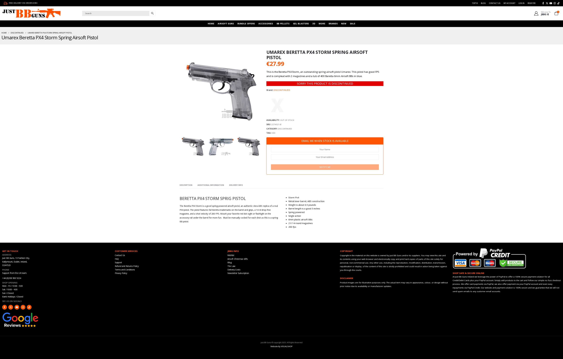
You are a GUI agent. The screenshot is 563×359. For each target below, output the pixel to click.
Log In (521, 3)
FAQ (117, 258)
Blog (483, 3)
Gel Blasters (301, 23)
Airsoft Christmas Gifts (237, 258)
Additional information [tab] (210, 185)
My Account (509, 3)
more (322, 23)
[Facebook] (543, 3)
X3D (273, 133)
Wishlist (230, 255)
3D (313, 23)
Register (531, 3)
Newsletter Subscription (238, 273)
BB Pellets (283, 23)
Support (118, 262)
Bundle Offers (246, 23)
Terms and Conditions (125, 269)
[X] (547, 3)
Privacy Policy (121, 273)
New (343, 23)
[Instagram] (554, 3)
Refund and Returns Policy (127, 266)
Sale (352, 23)
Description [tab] (186, 185)
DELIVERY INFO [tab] (236, 185)
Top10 (475, 3)
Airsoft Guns (226, 23)
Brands (333, 23)
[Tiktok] (558, 3)
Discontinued (285, 128)
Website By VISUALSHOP (281, 346)
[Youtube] (550, 3)
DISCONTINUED (281, 89)
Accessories (265, 23)
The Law (231, 266)
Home (211, 23)
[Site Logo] (31, 13)
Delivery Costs (233, 269)
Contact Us (494, 3)
